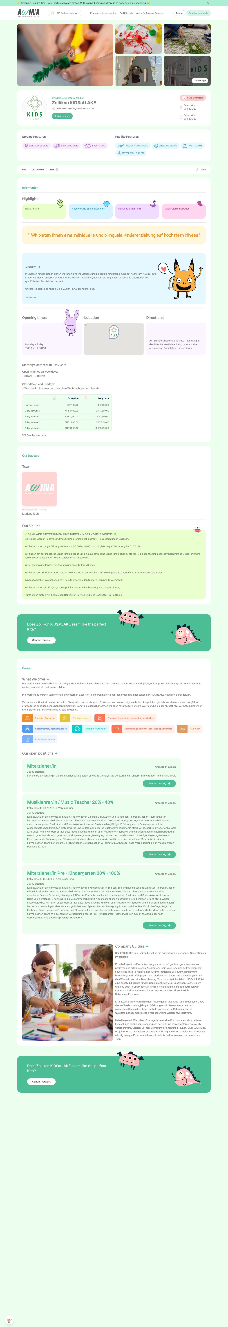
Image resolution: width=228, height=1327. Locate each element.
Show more (30, 297)
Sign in (179, 13)
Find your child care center (103, 13)
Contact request (62, 116)
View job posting (157, 783)
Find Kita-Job (126, 13)
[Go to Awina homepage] (28, 13)
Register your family (198, 13)
